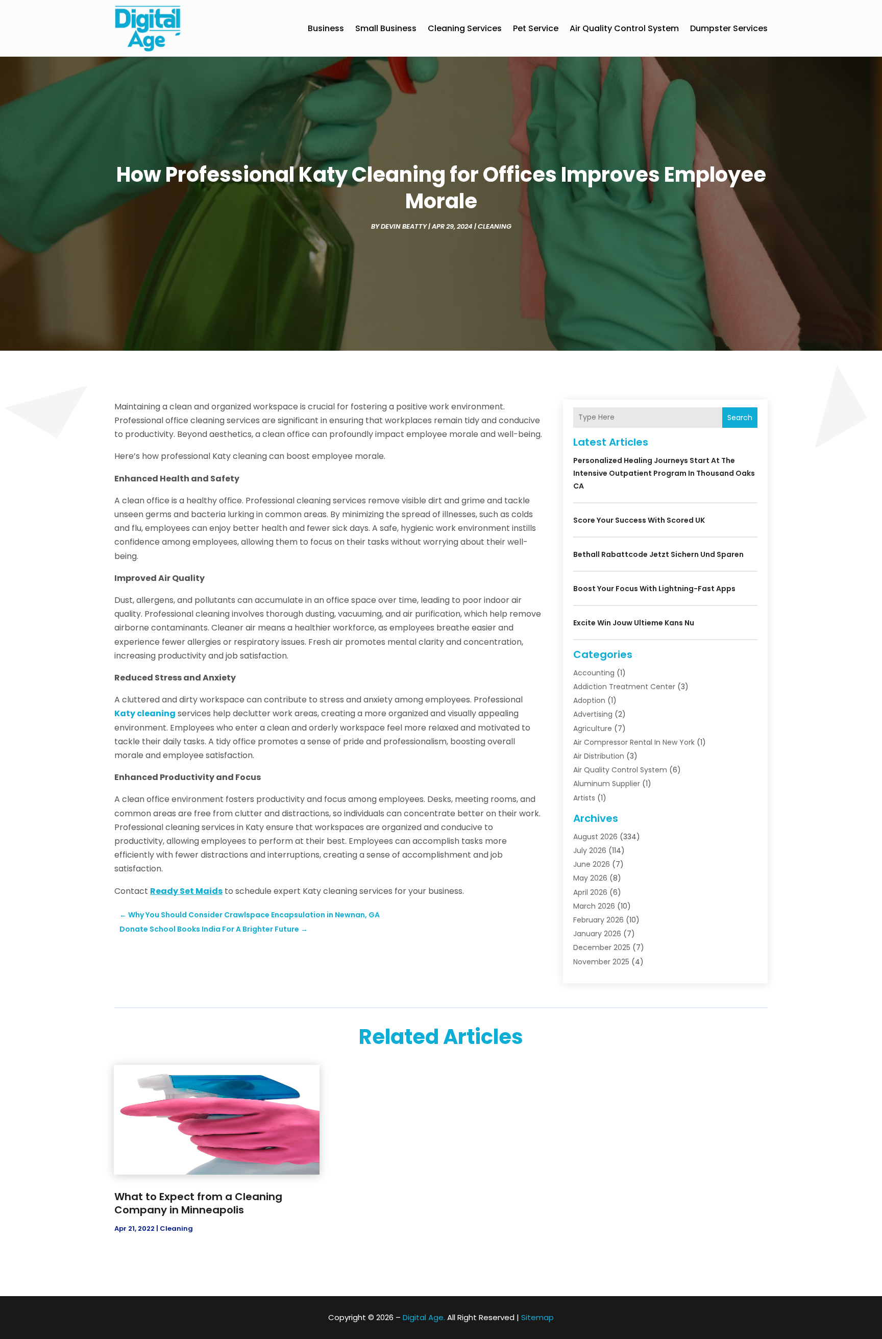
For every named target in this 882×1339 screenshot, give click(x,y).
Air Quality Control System (624, 28)
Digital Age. (424, 1317)
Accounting (594, 673)
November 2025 (601, 962)
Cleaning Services (465, 28)
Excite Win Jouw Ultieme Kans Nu (633, 623)
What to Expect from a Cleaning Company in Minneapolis (198, 1203)
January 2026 (597, 934)
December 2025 (601, 947)
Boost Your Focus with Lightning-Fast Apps (654, 588)
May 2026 (590, 878)
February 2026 (598, 920)
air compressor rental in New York (634, 742)
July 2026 (589, 850)
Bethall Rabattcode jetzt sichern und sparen (658, 554)
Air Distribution (598, 756)
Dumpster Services (729, 28)
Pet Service (535, 28)
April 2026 (590, 892)
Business (326, 28)
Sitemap (537, 1317)
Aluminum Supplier (606, 783)
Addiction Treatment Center (624, 686)
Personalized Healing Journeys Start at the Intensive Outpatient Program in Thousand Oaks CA (664, 473)
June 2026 (591, 864)
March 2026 (594, 906)
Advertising (592, 714)
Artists (584, 798)
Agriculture (592, 728)
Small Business (385, 28)
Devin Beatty (404, 226)
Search (739, 417)
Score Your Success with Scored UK (639, 520)
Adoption (589, 700)
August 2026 (595, 837)
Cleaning (494, 226)
